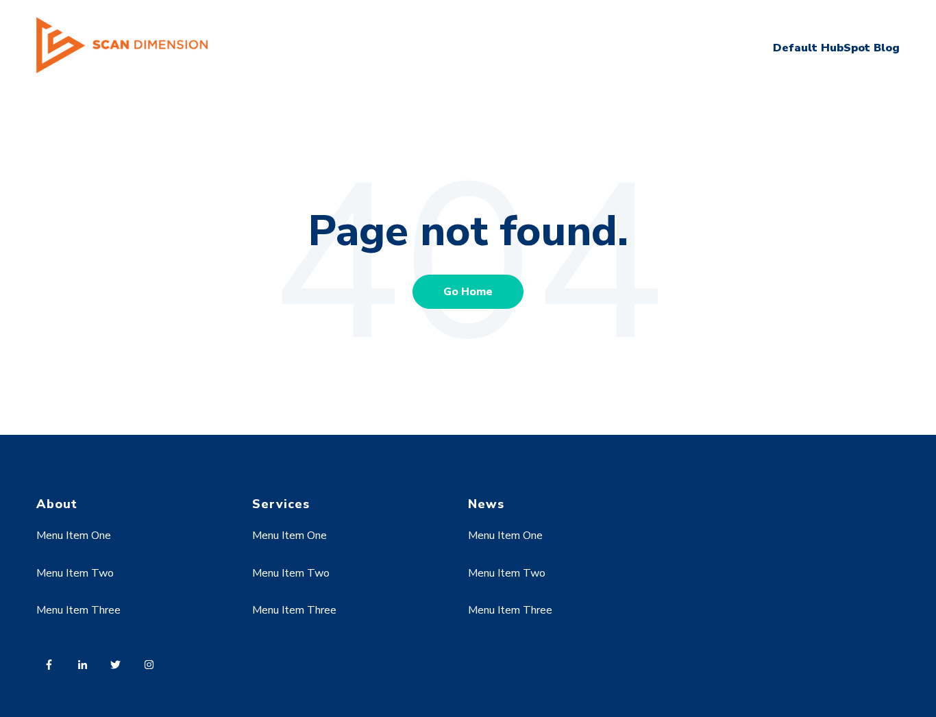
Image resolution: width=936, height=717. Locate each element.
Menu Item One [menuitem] (73, 535)
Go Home (468, 291)
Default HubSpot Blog (836, 47)
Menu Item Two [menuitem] (75, 573)
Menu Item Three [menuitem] (78, 610)
